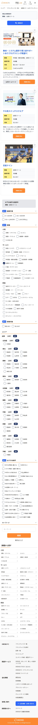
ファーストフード (24, 606)
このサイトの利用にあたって (24, 684)
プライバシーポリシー (22, 687)
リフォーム (23, 575)
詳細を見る (27, 82)
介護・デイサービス (6, 587)
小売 (2, 550)
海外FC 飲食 (4, 632)
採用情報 (18, 681)
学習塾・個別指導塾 (6, 579)
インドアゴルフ (5, 575)
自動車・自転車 (24, 557)
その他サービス (24, 598)
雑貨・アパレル (5, 557)
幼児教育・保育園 (24, 579)
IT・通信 (3, 591)
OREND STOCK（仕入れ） (23, 667)
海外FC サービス (5, 606)
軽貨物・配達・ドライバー (26, 572)
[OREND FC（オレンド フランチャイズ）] (5, 3)
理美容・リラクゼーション (26, 587)
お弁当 (3, 621)
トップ (3, 8)
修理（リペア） (5, 568)
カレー (3, 617)
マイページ (19, 708)
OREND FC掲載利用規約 (23, 712)
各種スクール (4, 583)
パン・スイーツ (5, 628)
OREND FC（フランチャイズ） (25, 670)
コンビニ (22, 553)
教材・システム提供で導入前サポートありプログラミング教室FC (17, 52)
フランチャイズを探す (22, 647)
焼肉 (21, 613)
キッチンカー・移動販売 (26, 625)
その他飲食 (23, 628)
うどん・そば (4, 613)
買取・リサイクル (5, 553)
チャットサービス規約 (22, 694)
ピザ (21, 617)
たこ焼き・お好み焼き (6, 625)
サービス (4, 565)
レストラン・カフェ (25, 621)
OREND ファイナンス (22, 673)
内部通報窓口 (19, 697)
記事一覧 (18, 651)
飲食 (2, 603)
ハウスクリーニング (25, 568)
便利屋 (3, 572)
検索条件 (20, 23)
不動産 (21, 595)
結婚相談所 (4, 598)
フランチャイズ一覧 (13, 8)
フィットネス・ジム (25, 591)
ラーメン (22, 609)
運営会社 (18, 677)
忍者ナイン (7, 165)
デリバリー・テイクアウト (8, 636)
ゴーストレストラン (25, 632)
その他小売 (4, 561)
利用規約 (18, 691)
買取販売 (22, 583)
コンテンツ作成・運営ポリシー (25, 657)
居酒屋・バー (4, 609)
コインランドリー (5, 595)
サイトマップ (19, 654)
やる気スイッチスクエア (13, 111)
